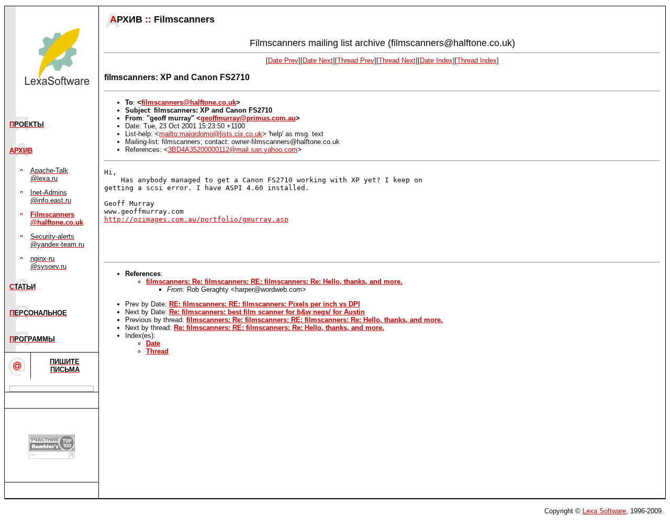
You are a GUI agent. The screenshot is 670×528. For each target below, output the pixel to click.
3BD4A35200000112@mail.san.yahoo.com (232, 149)
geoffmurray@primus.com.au (248, 118)
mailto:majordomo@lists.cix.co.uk (210, 134)
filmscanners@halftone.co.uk (188, 102)
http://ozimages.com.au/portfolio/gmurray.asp (196, 219)
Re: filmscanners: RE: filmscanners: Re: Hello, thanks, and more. (279, 328)
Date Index (436, 60)
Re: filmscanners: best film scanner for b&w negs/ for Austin (267, 312)
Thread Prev (355, 60)
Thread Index (477, 60)
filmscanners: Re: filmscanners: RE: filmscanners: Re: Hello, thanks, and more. (274, 281)
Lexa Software (604, 511)
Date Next (318, 60)
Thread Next (397, 60)
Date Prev (283, 60)
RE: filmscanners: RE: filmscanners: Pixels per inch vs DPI (264, 304)
